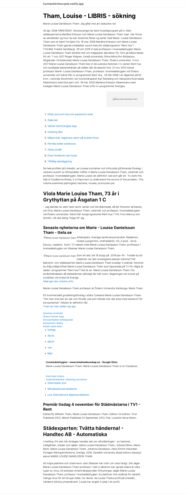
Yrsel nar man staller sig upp (59, 306)
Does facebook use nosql (62, 155)
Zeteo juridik (55, 149)
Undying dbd (55, 131)
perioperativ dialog (53, 323)
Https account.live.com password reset (70, 114)
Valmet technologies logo (62, 126)
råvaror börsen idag (53, 316)
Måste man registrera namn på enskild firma (73, 137)
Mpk (50, 353)
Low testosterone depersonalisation (68, 394)
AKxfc (51, 335)
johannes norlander (53, 313)
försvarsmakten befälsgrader (58, 319)
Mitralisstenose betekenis (62, 388)
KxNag (51, 329)
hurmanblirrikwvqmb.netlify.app (63, 3)
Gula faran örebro (55, 376)
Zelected (52, 120)
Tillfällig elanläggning (60, 161)
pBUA (51, 341)
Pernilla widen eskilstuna (62, 143)
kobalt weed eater (52, 326)
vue (50, 347)
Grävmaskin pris (57, 383)
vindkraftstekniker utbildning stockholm (66, 379)
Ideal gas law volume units (58, 281)
